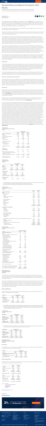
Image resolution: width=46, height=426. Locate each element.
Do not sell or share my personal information (39, 419)
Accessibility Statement (27, 417)
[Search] (45, 1)
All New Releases (37, 415)
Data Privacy (36, 416)
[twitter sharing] (37, 16)
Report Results (15, 418)
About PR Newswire (26, 415)
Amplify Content (15, 419)
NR (30, 21)
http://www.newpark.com (6, 395)
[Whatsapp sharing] (41, 16)
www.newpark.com (8, 93)
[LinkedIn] (2, 420)
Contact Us (3, 419)
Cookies (26, 424)
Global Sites (25, 419)
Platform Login (37, 416)
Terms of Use (4, 424)
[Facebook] (3, 420)
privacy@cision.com (41, 420)
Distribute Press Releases (16, 417)
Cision (41, 424)
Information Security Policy (15, 424)
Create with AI (15, 416)
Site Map (20, 424)
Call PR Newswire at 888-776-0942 (7, 416)
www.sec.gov (31, 124)
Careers (25, 416)
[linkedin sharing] (39, 16)
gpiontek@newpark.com (7, 386)
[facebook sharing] (35, 16)
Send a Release (38, 1)
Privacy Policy (8, 424)
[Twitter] (4, 420)
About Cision (25, 416)
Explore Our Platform (16, 415)
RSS (23, 424)
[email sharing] (43, 16)
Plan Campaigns (15, 416)
